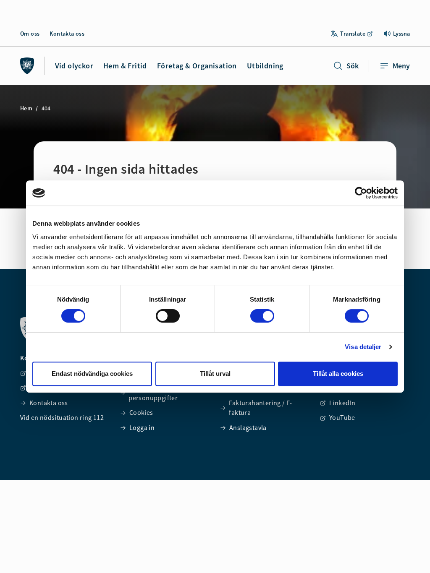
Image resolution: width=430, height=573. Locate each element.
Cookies (141, 412)
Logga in (142, 427)
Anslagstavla (248, 427)
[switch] (168, 316)
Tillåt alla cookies (338, 373)
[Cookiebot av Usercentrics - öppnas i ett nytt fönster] (361, 193)
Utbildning (265, 65)
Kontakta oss (67, 33)
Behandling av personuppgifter (153, 392)
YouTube (342, 417)
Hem (26, 108)
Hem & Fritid (125, 65)
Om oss (29, 33)
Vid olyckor (74, 65)
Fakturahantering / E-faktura (260, 407)
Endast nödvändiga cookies (92, 373)
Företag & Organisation (197, 65)
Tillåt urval (215, 373)
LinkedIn (342, 402)
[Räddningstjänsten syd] (27, 65)
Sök (352, 65)
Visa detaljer (363, 346)
